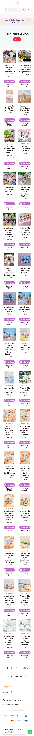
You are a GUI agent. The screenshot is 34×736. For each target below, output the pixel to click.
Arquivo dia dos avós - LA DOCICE (9, 390)
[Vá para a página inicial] (17, 4)
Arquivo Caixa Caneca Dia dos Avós (25, 347)
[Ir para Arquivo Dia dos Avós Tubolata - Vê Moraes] (24, 585)
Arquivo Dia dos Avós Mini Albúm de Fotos (25, 231)
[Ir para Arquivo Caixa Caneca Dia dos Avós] (24, 334)
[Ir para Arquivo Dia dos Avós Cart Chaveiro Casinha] (9, 219)
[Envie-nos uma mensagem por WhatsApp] (30, 732)
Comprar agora (9, 85)
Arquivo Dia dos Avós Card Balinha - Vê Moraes (9, 472)
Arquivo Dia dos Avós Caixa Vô (9, 309)
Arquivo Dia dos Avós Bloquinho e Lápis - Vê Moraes (25, 430)
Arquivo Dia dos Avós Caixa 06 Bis (9, 190)
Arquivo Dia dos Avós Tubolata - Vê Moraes (25, 599)
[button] (17, 39)
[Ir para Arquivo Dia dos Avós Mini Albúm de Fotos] (24, 219)
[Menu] (2, 9)
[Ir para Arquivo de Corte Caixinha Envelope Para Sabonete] (9, 334)
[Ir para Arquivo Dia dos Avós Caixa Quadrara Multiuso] (24, 178)
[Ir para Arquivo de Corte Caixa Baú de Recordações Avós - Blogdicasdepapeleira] (24, 56)
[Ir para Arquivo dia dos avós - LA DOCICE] (9, 377)
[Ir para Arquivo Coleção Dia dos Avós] (24, 135)
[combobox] (15, 10)
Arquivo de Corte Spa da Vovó (24, 309)
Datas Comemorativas (19, 20)
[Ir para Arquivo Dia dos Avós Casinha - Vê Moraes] (24, 500)
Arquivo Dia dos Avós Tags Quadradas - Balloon (9, 640)
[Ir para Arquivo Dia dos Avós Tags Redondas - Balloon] (24, 625)
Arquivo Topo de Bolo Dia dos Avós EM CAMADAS (9, 148)
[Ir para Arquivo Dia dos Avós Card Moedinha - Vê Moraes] (24, 457)
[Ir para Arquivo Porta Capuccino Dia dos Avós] (9, 259)
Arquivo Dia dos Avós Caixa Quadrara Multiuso (25, 192)
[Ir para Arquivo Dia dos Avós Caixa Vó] (24, 259)
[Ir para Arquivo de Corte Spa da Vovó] (24, 298)
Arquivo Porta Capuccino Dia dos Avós (9, 272)
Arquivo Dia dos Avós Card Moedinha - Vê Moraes (25, 473)
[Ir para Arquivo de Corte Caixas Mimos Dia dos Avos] (24, 96)
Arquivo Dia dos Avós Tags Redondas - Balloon (25, 640)
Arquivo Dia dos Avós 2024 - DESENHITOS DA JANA (9, 69)
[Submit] (24, 10)
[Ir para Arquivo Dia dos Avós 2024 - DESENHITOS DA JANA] (9, 56)
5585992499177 (11, 705)
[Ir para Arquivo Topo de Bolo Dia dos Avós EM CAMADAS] (9, 135)
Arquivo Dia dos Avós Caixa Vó (25, 271)
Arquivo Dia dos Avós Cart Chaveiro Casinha (9, 232)
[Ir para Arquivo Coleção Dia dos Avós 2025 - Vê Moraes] (9, 415)
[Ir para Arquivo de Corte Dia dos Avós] (9, 96)
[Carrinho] (31, 9)
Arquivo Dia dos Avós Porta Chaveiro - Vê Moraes (9, 558)
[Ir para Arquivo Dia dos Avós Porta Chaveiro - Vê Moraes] (9, 542)
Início (6, 20)
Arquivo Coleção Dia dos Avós (25, 148)
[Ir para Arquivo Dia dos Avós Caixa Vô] (9, 298)
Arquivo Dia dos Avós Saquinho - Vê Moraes (9, 599)
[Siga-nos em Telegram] (11, 692)
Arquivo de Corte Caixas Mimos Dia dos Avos (24, 109)
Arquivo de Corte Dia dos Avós (9, 108)
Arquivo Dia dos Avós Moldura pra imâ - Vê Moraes (9, 515)
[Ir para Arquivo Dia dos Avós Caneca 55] (24, 377)
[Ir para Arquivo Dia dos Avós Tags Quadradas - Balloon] (9, 625)
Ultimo (25, 668)
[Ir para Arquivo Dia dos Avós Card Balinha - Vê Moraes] (9, 457)
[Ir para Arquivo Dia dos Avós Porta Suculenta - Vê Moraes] (24, 542)
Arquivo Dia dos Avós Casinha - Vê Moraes (24, 514)
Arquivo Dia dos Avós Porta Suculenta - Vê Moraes (25, 558)
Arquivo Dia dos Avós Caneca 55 (25, 390)
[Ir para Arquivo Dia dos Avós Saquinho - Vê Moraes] (9, 585)
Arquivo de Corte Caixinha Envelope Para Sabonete (9, 349)
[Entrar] (28, 9)
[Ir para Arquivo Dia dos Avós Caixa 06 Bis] (9, 178)
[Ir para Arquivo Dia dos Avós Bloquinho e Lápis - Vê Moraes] (24, 415)
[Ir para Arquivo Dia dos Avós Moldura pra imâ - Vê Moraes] (9, 500)
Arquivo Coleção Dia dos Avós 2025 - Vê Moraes (9, 430)
